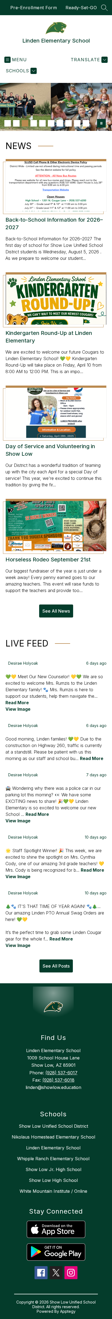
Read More (17, 702)
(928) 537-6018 (58, 1080)
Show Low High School (53, 1180)
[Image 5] (42, 123)
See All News (56, 611)
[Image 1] (7, 123)
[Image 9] (77, 123)
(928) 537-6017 (61, 1072)
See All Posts (56, 966)
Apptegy (68, 1311)
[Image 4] (33, 123)
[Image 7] (60, 123)
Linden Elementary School (53, 1147)
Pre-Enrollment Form (33, 7)
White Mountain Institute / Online (53, 1191)
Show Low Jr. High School (53, 1169)
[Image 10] (86, 123)
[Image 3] (25, 123)
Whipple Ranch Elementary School (53, 1158)
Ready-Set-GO (81, 7)
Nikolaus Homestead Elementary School (53, 1137)
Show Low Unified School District (53, 1126)
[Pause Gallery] (101, 123)
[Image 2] (16, 123)
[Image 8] (68, 123)
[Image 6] (51, 123)
